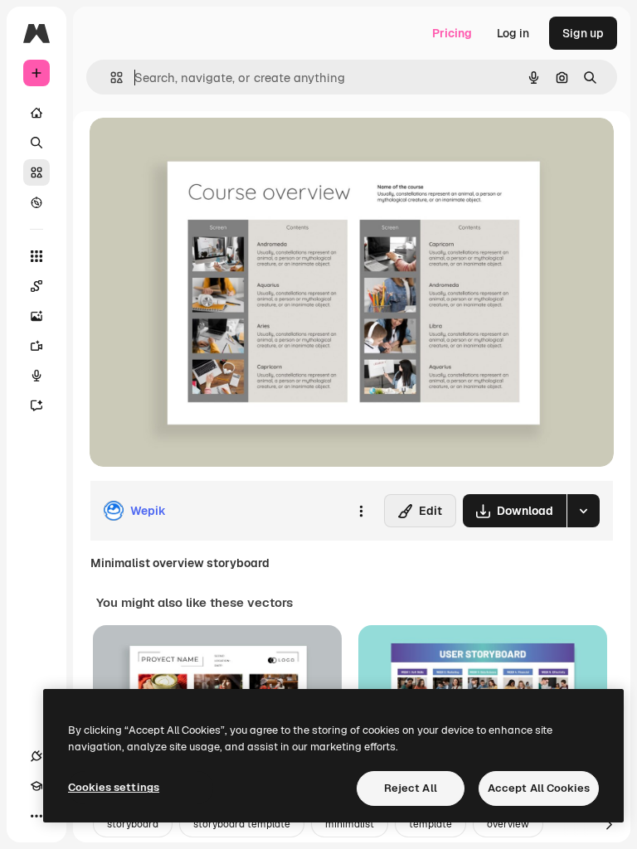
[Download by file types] (583, 510)
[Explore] (36, 202)
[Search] (36, 142)
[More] (36, 816)
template (430, 824)
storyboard (132, 824)
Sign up (583, 33)
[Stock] (36, 172)
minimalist (349, 824)
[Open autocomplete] (110, 77)
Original (196, 149)
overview (508, 824)
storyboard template (241, 824)
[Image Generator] (36, 316)
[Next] (609, 824)
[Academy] (36, 786)
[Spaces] (36, 286)
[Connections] (36, 756)
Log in (513, 33)
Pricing (452, 33)
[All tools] (36, 256)
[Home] (36, 112)
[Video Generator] (36, 345)
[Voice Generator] (36, 375)
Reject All (410, 788)
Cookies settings (113, 787)
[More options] (360, 510)
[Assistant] (36, 405)
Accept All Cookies (539, 788)
